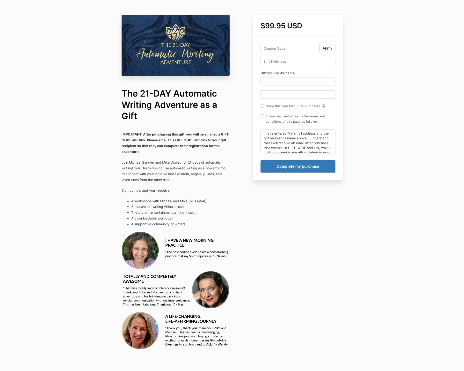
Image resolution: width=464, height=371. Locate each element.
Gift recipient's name (278, 73)
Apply (327, 48)
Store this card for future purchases (295, 106)
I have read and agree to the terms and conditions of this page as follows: (295, 118)
